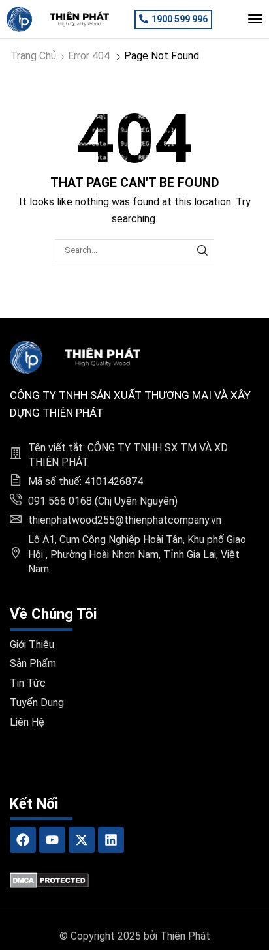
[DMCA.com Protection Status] (49, 880)
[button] (173, 19)
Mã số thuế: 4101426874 (85, 481)
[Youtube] (52, 840)
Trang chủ (33, 56)
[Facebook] (23, 840)
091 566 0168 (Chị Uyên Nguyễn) (103, 501)
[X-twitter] (82, 840)
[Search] (202, 250)
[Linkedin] (111, 840)
